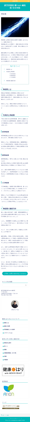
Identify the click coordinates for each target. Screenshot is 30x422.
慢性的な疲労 (7, 342)
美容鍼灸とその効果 (9, 329)
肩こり (6, 346)
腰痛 (5, 349)
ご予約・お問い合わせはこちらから (15, 273)
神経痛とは (9, 69)
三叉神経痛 (13, 77)
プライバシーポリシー (14, 418)
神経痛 (6, 359)
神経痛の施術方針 (11, 80)
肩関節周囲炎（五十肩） (10, 353)
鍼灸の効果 (7, 326)
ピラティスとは (8, 332)
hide (18, 66)
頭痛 (5, 356)
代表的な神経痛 (10, 71)
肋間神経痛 (13, 75)
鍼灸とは (6, 322)
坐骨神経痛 (13, 73)
